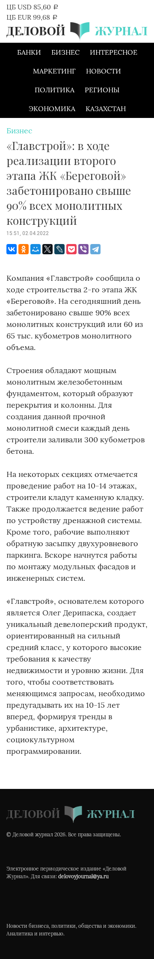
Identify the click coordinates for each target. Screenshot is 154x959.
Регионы (102, 89)
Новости (103, 71)
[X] (47, 249)
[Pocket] (71, 249)
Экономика (52, 108)
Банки (29, 52)
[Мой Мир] (35, 249)
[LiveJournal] (59, 249)
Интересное (113, 52)
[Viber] (83, 249)
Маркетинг (54, 71)
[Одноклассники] (23, 249)
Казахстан (106, 108)
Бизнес (65, 52)
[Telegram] (95, 249)
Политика (54, 89)
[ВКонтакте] (11, 249)
